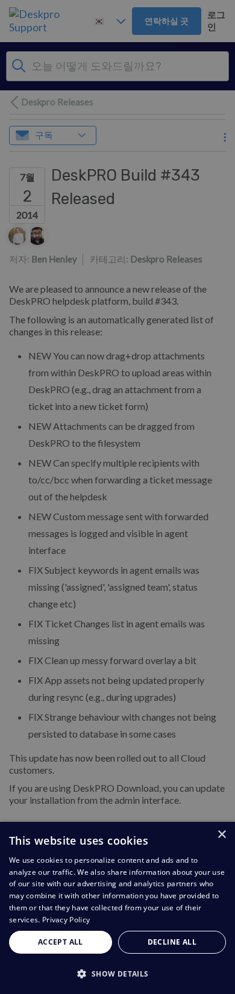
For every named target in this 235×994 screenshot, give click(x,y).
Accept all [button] (60, 942)
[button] (117, 973)
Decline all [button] (172, 942)
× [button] (221, 834)
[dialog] (117, 908)
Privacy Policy (66, 920)
